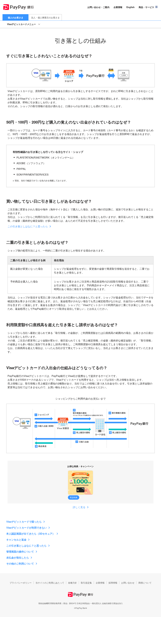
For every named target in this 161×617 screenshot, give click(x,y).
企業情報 (118, 7)
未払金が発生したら (17, 557)
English (130, 7)
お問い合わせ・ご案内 (98, 7)
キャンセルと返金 (16, 539)
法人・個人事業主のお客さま (45, 17)
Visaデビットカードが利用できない (26, 527)
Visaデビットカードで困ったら (24, 521)
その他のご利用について (20, 563)
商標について (145, 582)
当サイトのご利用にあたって (50, 582)
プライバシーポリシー (21, 582)
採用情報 (112, 582)
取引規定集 (86, 582)
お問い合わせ (127, 582)
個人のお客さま (15, 17)
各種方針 (72, 582)
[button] (148, 7)
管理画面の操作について (20, 551)
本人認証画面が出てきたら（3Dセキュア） (30, 533)
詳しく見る (79, 507)
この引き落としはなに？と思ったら (28, 226)
